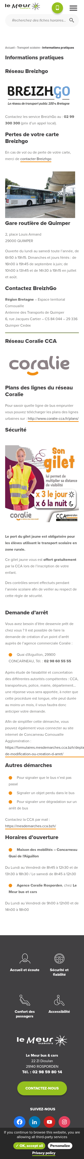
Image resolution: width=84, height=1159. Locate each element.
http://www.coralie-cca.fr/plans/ (53, 418)
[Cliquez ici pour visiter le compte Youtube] (49, 1122)
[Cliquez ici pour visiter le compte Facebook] (19, 1122)
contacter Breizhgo (35, 159)
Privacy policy (43, 1153)
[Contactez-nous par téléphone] (57, 8)
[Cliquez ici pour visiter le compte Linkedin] (34, 1122)
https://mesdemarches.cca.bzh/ (30, 826)
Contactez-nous (42, 1088)
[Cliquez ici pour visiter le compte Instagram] (64, 1122)
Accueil (10, 48)
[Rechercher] (71, 20)
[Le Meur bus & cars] (22, 6)
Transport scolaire (28, 48)
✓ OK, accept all (29, 1145)
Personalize (60, 1145)
